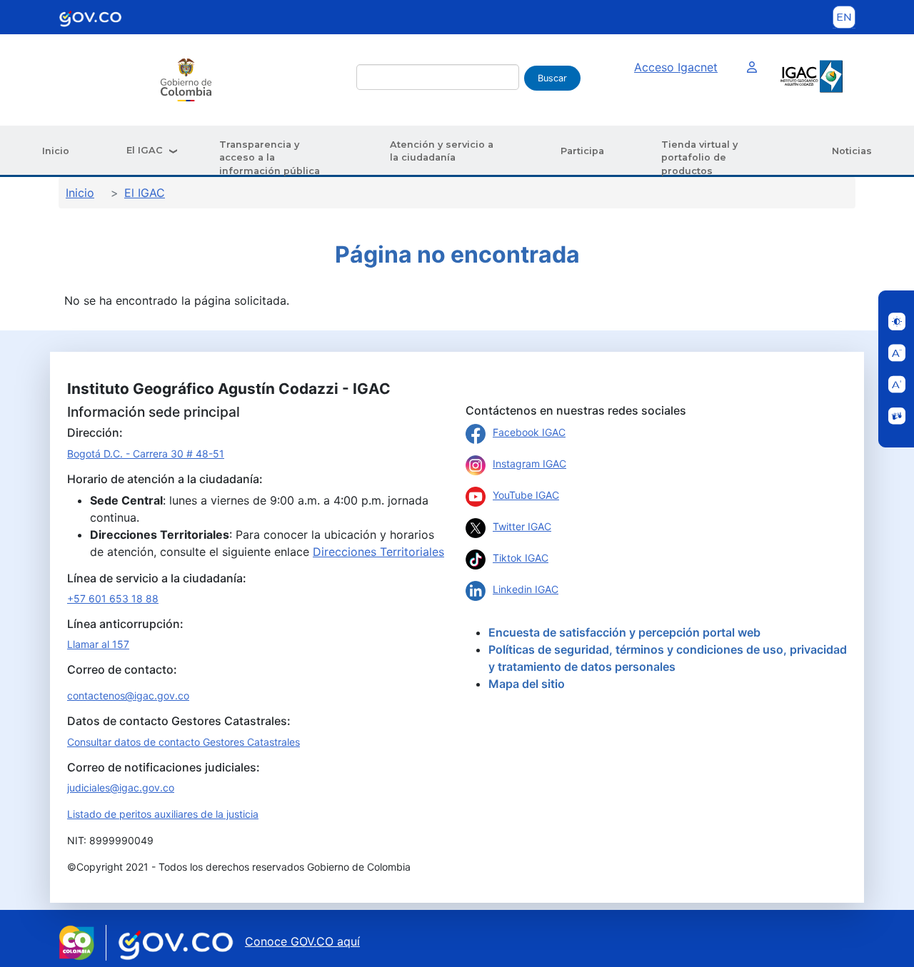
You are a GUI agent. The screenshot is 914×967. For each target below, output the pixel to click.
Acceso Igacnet (676, 67)
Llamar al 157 (98, 644)
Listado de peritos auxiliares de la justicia (162, 814)
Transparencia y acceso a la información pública (269, 157)
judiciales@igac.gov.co (120, 787)
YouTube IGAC (526, 495)
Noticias (852, 151)
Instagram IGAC (529, 463)
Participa (582, 151)
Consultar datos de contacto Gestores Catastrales (183, 742)
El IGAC (144, 150)
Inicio (55, 151)
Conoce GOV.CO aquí (302, 941)
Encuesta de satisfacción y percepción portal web (624, 632)
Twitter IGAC (522, 526)
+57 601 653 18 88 (113, 598)
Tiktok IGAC (520, 558)
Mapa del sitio (526, 684)
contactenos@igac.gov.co (128, 695)
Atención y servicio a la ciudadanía (441, 151)
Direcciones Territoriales (378, 552)
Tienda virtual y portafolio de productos (699, 157)
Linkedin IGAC (525, 589)
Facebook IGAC (529, 432)
